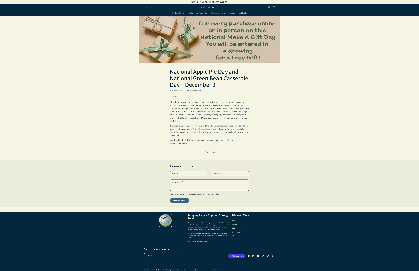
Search (235, 221)
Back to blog (211, 152)
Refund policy (177, 270)
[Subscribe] (180, 255)
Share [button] (174, 96)
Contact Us (236, 224)
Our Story (236, 232)
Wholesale (236, 236)
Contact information (214, 270)
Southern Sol (154, 270)
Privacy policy (188, 270)
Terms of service (200, 270)
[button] (146, 7)
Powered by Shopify (164, 270)
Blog (234, 228)
